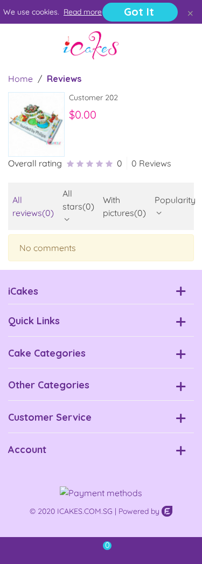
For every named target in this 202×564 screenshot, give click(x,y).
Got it (139, 11)
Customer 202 (93, 97)
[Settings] (183, 45)
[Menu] (18, 45)
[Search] (163, 45)
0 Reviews (151, 163)
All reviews (33, 206)
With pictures (124, 206)
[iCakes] (91, 45)
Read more (83, 12)
